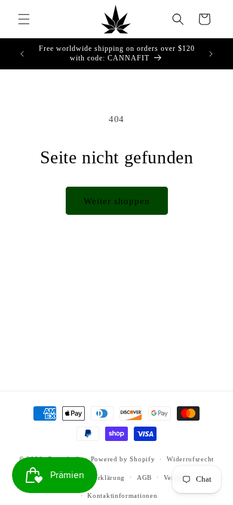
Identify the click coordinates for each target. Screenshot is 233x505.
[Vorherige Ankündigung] (22, 54)
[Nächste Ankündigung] (211, 54)
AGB (144, 477)
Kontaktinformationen (122, 495)
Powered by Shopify (123, 459)
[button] (24, 19)
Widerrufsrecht (190, 459)
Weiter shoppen (117, 201)
